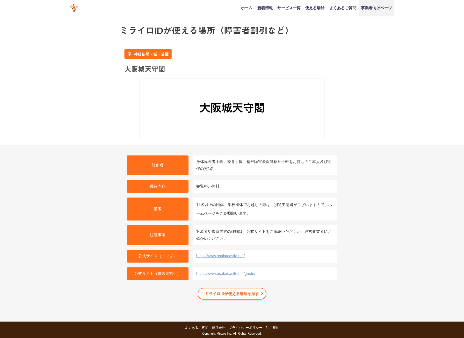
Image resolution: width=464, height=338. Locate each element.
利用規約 (272, 328)
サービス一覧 (289, 8)
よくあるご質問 (342, 8)
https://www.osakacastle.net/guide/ (225, 274)
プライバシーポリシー (245, 328)
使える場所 (315, 8)
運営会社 (218, 328)
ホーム (247, 8)
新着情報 (265, 8)
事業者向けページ (376, 8)
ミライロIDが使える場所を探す (232, 294)
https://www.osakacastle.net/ (220, 256)
